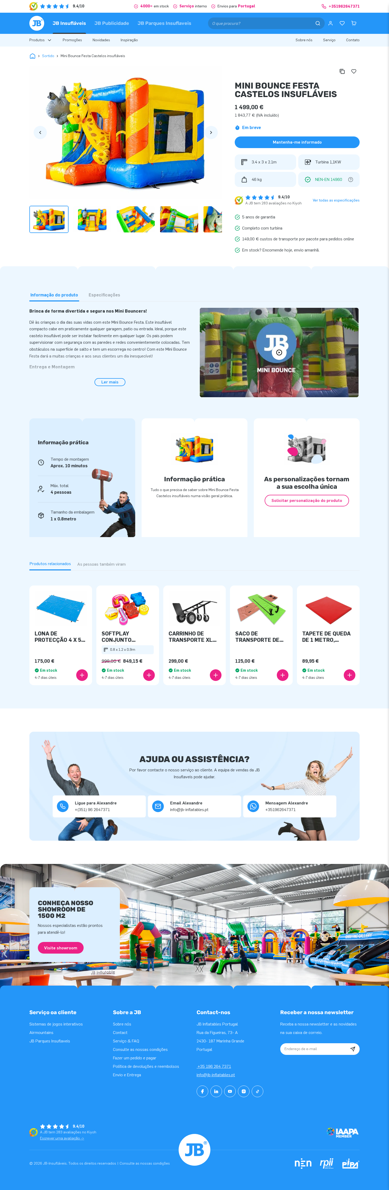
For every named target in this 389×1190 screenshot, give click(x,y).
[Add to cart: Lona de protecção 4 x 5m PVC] (82, 675)
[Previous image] (40, 132)
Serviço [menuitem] (329, 40)
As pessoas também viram (101, 564)
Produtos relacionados (50, 563)
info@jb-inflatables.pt (216, 1074)
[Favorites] (342, 23)
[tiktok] (257, 1091)
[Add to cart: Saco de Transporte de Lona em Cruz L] (282, 675)
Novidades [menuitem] (101, 40)
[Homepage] (36, 23)
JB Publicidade (111, 23)
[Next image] (211, 132)
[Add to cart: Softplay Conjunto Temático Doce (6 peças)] (149, 675)
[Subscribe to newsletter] (353, 1049)
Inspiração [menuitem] (129, 40)
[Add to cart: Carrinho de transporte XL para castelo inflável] (215, 675)
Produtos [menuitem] (37, 40)
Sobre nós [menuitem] (304, 40)
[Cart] (354, 23)
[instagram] (244, 1091)
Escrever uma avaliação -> (62, 1138)
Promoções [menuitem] (72, 40)
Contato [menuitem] (353, 40)
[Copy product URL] (342, 71)
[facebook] (202, 1091)
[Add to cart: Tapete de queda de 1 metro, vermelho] (349, 675)
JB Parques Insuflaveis (164, 23)
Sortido (48, 56)
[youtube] (230, 1091)
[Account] (330, 23)
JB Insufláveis (69, 23)
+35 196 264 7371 (214, 1066)
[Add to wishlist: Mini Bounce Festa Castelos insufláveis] (354, 71)
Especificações (104, 295)
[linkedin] (216, 1091)
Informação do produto (54, 295)
